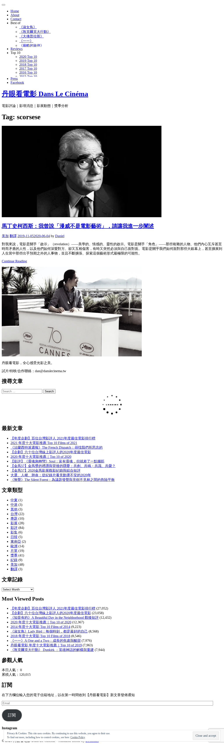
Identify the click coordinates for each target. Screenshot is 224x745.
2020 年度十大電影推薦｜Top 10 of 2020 (40, 457)
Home (14, 11)
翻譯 (13, 236)
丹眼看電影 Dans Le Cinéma (45, 94)
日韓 (14, 537)
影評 (14, 528)
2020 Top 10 (28, 57)
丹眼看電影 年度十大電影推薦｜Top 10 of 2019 (46, 645)
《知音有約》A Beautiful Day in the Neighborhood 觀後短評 (54, 617)
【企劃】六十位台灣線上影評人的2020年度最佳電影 (50, 452)
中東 (14, 500)
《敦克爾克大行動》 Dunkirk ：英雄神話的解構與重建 (52, 650)
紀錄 (14, 560)
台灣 (14, 514)
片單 (14, 551)
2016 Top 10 (28, 72)
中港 (14, 505)
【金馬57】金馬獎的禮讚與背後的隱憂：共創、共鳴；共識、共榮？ (63, 466)
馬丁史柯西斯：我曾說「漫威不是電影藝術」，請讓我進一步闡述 (78, 226)
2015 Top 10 (28, 76)
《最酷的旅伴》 (31, 45)
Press (14, 78)
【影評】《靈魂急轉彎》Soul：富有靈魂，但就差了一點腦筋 (57, 461)
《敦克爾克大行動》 (35, 32)
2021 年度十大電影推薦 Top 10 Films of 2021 (43, 443)
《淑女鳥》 (28, 27)
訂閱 (12, 715)
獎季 (14, 555)
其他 (14, 509)
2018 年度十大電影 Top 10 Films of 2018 (40, 636)
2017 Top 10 (28, 68)
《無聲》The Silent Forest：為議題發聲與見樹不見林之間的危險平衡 (62, 480)
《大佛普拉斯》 (31, 36)
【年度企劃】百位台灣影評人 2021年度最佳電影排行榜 (52, 438)
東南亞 (15, 541)
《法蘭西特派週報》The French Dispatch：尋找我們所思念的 (56, 447)
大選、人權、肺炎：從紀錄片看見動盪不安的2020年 (50, 475)
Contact (15, 19)
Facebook (17, 82)
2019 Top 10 (28, 60)
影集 (14, 532)
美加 (5, 236)
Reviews (16, 49)
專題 (14, 518)
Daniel (59, 236)
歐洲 (14, 546)
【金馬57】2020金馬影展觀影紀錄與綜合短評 (45, 470)
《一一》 (26, 41)
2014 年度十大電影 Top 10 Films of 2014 (40, 627)
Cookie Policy (77, 737)
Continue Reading (14, 261)
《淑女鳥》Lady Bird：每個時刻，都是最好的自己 (49, 631)
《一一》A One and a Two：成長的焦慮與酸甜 (45, 640)
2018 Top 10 (28, 64)
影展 (14, 523)
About (14, 15)
